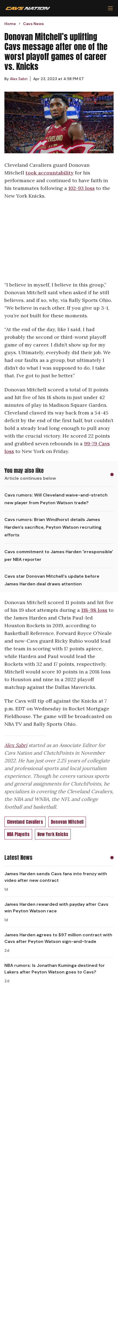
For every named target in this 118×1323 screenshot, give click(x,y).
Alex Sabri (15, 745)
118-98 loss (94, 610)
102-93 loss (81, 188)
